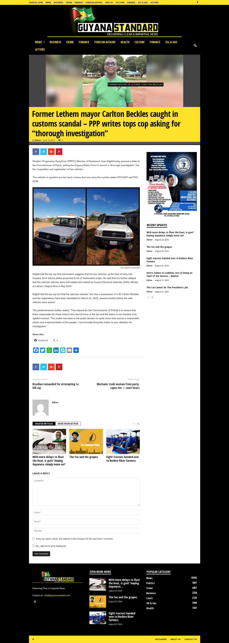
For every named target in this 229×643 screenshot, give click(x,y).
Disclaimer (161, 639)
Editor (38, 140)
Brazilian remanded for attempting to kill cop (56, 386)
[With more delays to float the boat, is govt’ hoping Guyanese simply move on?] (49, 441)
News (48, 2)
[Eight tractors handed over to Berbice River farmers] (123, 441)
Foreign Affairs (93, 2)
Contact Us (190, 639)
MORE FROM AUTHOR (68, 423)
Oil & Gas (143, 2)
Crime (69, 2)
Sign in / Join (36, 2)
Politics (150, 583)
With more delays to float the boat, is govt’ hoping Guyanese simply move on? (49, 460)
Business (58, 2)
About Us (175, 639)
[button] (195, 45)
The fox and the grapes (83, 457)
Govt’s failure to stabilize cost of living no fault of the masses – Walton (169, 274)
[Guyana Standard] (114, 21)
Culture (120, 2)
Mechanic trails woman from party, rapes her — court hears (118, 386)
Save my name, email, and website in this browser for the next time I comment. (74, 539)
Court (149, 598)
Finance (79, 2)
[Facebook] (198, 2)
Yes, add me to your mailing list (50, 546)
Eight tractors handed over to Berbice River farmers (122, 459)
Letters (154, 2)
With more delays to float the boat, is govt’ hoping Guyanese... (124, 583)
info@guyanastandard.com (57, 595)
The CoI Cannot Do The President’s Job (167, 287)
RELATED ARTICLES (44, 423)
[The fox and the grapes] (86, 441)
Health (109, 2)
